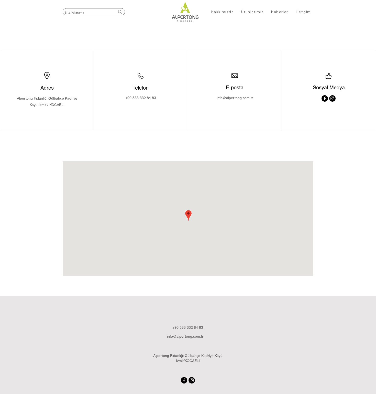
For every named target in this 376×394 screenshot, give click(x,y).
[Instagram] (332, 98)
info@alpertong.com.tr (235, 98)
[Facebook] (325, 98)
